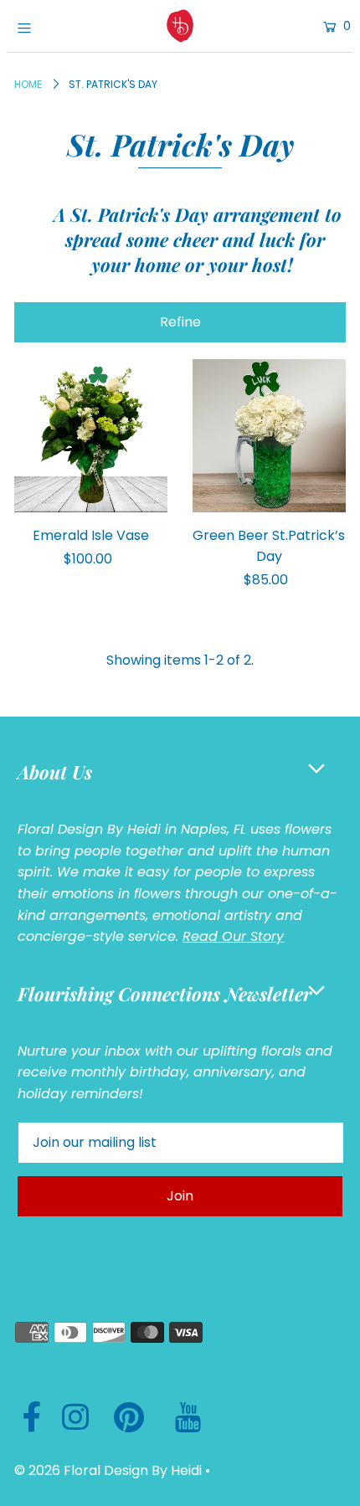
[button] (180, 322)
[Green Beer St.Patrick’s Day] (269, 435)
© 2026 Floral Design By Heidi (108, 1470)
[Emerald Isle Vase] (90, 435)
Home (28, 84)
